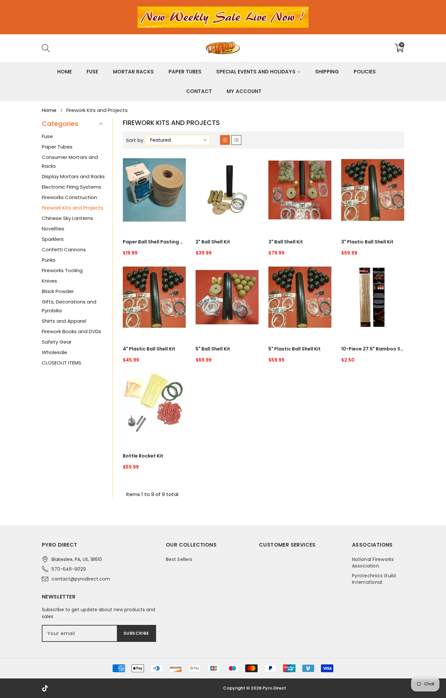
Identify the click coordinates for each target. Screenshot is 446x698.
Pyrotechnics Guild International (374, 578)
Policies (365, 71)
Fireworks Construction (69, 197)
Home (64, 71)
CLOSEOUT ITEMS (61, 362)
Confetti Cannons (64, 249)
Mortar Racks (133, 71)
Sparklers (53, 239)
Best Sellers (179, 559)
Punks (49, 259)
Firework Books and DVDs (71, 331)
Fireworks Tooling (62, 270)
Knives (49, 280)
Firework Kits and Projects (72, 207)
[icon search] (143, 47)
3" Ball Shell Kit (285, 242)
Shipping (327, 71)
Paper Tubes (184, 71)
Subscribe (136, 633)
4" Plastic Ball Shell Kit (149, 349)
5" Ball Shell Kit (213, 349)
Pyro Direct (274, 688)
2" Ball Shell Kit (213, 242)
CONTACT (199, 91)
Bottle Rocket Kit (143, 456)
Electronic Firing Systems (71, 186)
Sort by (134, 140)
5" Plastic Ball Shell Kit (294, 349)
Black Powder (58, 291)
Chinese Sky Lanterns (67, 218)
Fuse (92, 71)
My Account (244, 91)
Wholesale (54, 352)
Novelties (53, 228)
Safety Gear (57, 341)
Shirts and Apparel (64, 321)
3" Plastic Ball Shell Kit (367, 242)
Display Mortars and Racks (73, 176)
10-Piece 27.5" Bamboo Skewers (372, 349)
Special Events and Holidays (255, 71)
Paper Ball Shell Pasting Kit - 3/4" (154, 242)
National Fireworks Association (373, 562)
